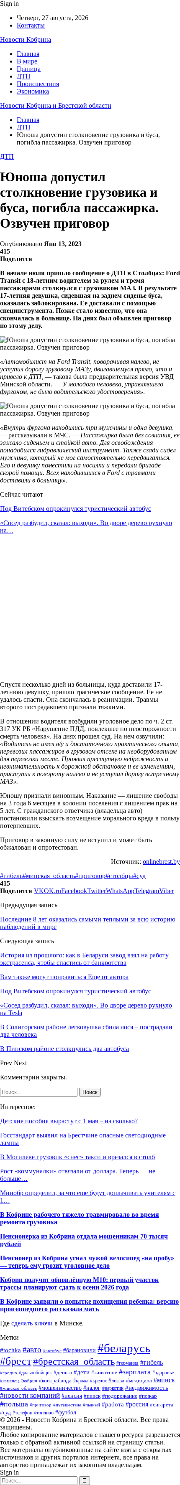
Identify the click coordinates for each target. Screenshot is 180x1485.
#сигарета (161, 1405)
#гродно (8, 1372)
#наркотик (112, 1388)
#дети (82, 1372)
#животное (104, 1372)
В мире (27, 61)
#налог (91, 1388)
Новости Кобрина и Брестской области (55, 105)
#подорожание (119, 1396)
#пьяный (91, 1404)
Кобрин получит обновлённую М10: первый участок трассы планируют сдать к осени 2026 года (79, 1283)
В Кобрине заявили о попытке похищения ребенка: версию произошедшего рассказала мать (89, 1305)
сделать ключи (32, 1323)
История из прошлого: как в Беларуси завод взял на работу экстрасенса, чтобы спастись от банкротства (84, 959)
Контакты (31, 25)
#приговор (90, 875)
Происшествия (38, 83)
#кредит (98, 1380)
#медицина (139, 1380)
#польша (14, 1404)
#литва (116, 1380)
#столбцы (119, 875)
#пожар (148, 1396)
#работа (113, 1404)
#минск (164, 1379)
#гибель (11, 875)
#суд (139, 875)
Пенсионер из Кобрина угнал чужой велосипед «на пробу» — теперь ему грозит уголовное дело (87, 1261)
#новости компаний (30, 1395)
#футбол (65, 1412)
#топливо (44, 1413)
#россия (137, 1404)
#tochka (10, 1349)
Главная (28, 53)
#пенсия (72, 1396)
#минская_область (49, 875)
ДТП (24, 76)
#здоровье (163, 1373)
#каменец (9, 1380)
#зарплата (135, 1372)
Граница (29, 68)
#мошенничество (60, 1387)
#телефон (22, 1413)
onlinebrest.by (161, 861)
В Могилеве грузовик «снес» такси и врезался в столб (77, 1156)
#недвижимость (146, 1387)
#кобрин (29, 1380)
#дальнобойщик (35, 1373)
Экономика (33, 91)
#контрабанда (55, 1380)
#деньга (63, 1372)
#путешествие (67, 1404)
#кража (80, 1380)
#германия (127, 1363)
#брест (15, 1361)
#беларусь (124, 1348)
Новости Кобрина (25, 39)
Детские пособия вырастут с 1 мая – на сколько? (69, 1121)
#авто (32, 1349)
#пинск (92, 1396)
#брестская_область (74, 1361)
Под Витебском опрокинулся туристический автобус (75, 508)
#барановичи (79, 1350)
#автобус (52, 1350)
